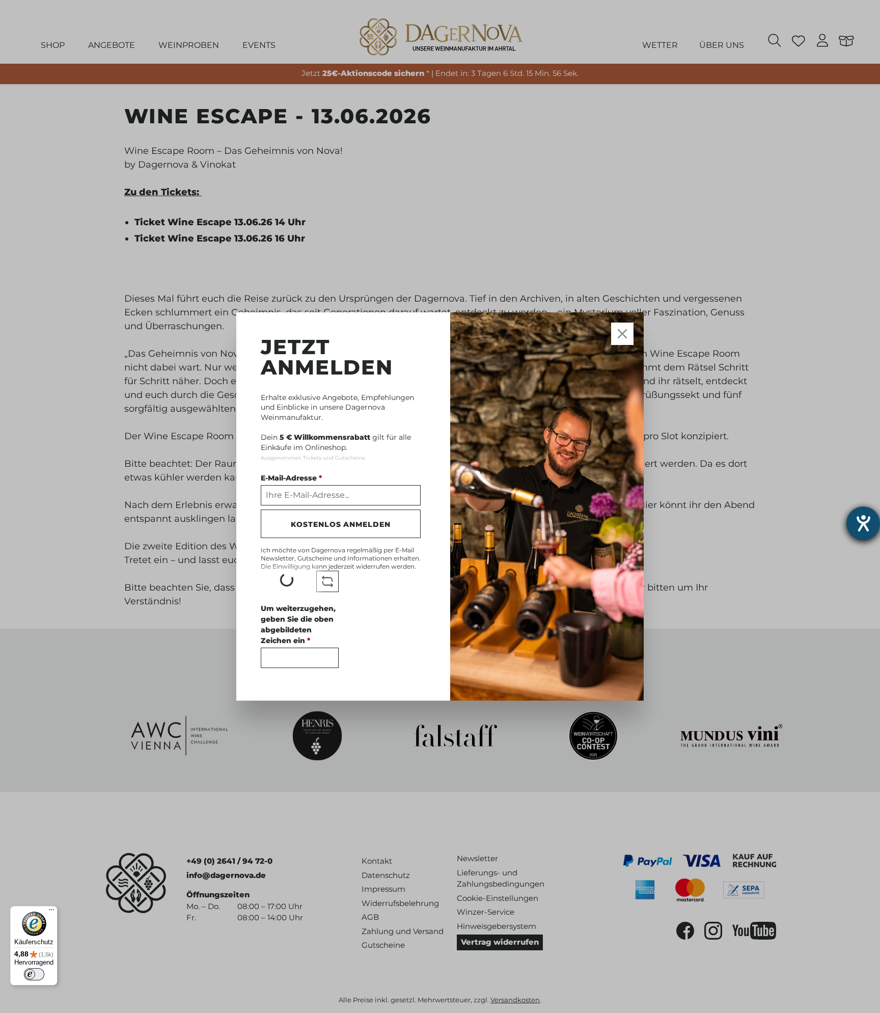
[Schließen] (622, 333)
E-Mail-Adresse (291, 478)
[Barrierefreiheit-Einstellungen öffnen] (863, 523)
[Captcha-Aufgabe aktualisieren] (327, 581)
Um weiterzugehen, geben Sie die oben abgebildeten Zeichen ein (298, 624)
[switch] (34, 974)
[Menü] (51, 912)
